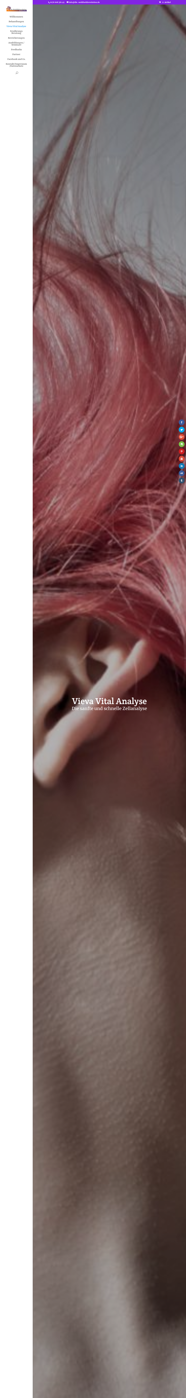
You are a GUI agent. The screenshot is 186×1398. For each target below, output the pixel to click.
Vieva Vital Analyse (16, 26)
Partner (16, 54)
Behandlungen (16, 21)
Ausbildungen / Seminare (16, 44)
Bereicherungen (16, 38)
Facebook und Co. (16, 59)
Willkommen (16, 17)
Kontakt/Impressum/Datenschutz (16, 65)
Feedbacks (16, 50)
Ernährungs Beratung (16, 32)
